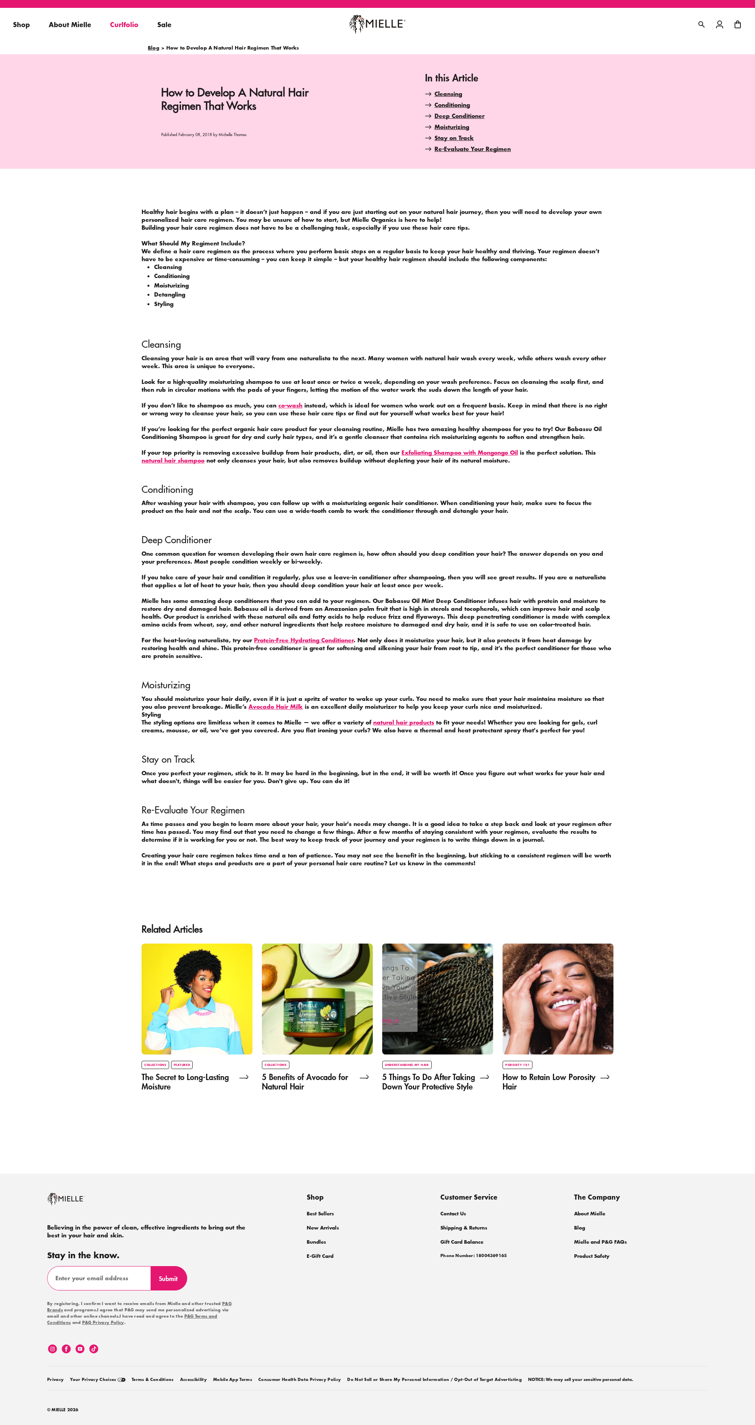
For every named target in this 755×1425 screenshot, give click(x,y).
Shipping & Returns (463, 1227)
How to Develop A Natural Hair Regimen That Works (232, 48)
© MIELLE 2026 (63, 1410)
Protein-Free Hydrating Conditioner (304, 640)
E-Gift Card (320, 1256)
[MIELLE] (76, 1203)
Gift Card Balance (461, 1242)
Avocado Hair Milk (276, 706)
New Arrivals (323, 1227)
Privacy (55, 1380)
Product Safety (592, 1256)
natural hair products (403, 722)
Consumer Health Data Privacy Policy (299, 1380)
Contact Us (453, 1213)
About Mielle (589, 1213)
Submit (171, 1281)
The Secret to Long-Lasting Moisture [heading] (185, 1081)
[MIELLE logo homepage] (377, 24)
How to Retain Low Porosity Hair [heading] (549, 1081)
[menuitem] (55, 1378)
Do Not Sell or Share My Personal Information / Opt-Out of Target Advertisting (434, 1380)
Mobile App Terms (232, 1380)
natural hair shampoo (173, 460)
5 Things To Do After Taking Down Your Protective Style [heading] (428, 1081)
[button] (738, 24)
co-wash (290, 405)
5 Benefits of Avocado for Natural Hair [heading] (305, 1081)
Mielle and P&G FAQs (600, 1242)
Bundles (316, 1242)
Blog (153, 48)
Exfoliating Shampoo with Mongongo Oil (459, 452)
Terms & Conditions (153, 1380)
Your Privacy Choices (94, 1380)
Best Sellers (320, 1213)
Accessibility (193, 1380)
